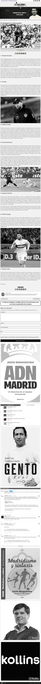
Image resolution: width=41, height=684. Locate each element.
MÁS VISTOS (10, 405)
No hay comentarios (37, 48)
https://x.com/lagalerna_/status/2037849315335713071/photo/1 (16, 541)
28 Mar (15, 535)
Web (1, 331)
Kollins (5, 516)
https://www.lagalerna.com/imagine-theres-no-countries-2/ (18, 540)
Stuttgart (5, 61)
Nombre (2, 323)
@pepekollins (9, 516)
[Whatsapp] (23, 53)
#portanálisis (6, 527)
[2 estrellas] (19, 50)
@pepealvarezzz (14, 517)
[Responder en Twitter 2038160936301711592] (5, 520)
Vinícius (38, 90)
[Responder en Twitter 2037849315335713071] (5, 544)
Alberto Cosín (7, 48)
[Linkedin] (19, 53)
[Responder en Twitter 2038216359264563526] (5, 532)
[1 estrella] (18, 50)
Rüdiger (24, 278)
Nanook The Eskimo (10, 416)
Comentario (3, 312)
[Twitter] (17, 53)
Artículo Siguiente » (36, 298)
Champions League (7, 59)
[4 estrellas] (21, 50)
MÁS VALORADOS (31, 405)
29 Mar (15, 495)
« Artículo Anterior (4, 298)
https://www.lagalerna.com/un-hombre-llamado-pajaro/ (17, 529)
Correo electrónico (4, 327)
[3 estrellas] (20, 50)
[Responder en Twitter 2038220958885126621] (5, 512)
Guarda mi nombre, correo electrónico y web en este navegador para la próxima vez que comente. (19, 337)
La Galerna (8, 424)
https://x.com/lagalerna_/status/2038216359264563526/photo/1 (16, 530)
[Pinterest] (21, 53)
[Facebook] (15, 53)
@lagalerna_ (10, 495)
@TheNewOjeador (7, 517)
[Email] (25, 53)
